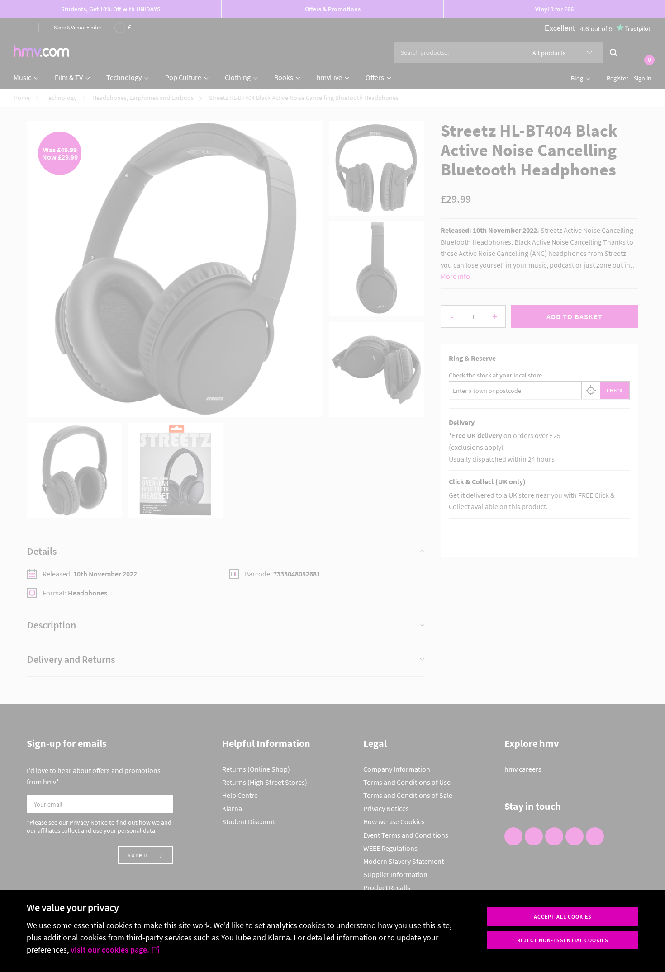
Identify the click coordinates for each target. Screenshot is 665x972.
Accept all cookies (563, 916)
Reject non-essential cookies (562, 940)
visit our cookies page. (110, 949)
